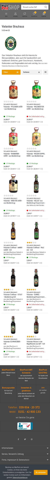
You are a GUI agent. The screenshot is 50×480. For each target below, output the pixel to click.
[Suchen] (45, 7)
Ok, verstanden (41, 472)
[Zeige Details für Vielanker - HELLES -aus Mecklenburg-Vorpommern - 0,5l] (36, 183)
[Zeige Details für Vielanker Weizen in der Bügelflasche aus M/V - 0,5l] (36, 324)
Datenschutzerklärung (20, 477)
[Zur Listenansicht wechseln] (45, 72)
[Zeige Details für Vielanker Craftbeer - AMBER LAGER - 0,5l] (13, 230)
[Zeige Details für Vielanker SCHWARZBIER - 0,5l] (13, 324)
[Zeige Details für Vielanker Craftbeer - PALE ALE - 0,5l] (36, 230)
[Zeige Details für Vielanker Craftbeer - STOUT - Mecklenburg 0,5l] (13, 277)
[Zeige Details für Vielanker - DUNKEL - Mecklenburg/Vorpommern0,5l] (36, 277)
